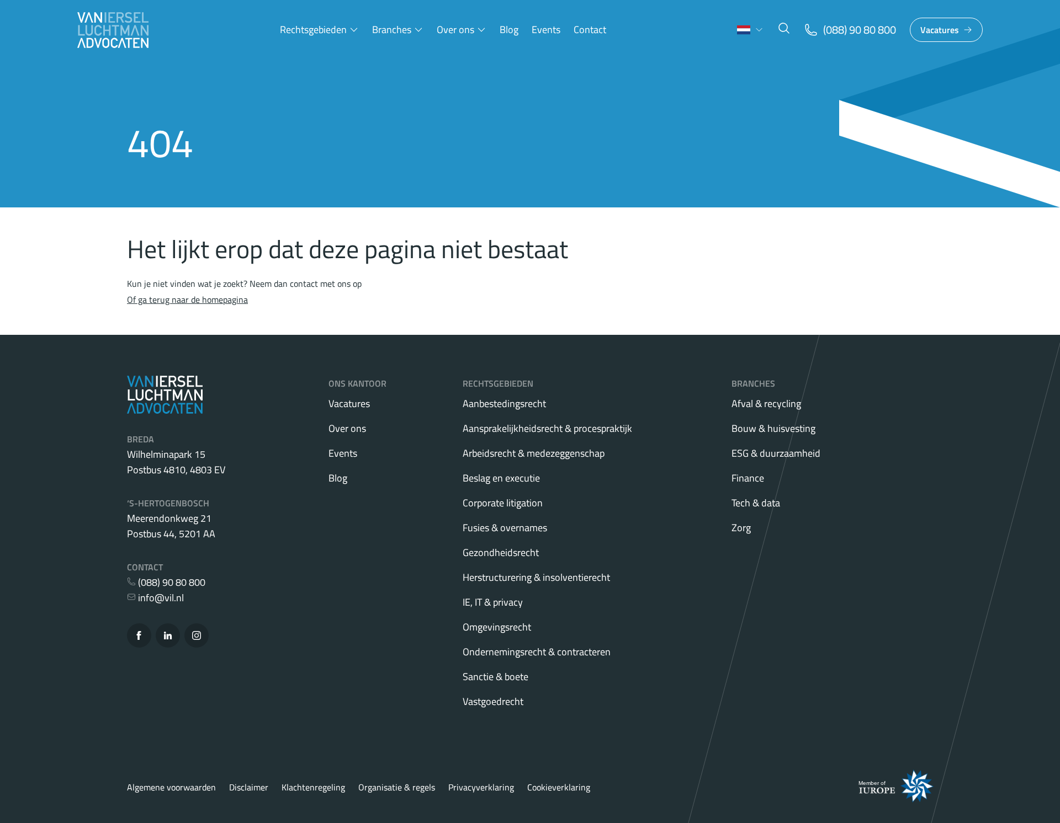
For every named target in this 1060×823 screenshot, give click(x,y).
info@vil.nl (160, 597)
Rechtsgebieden (313, 29)
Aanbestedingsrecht (504, 403)
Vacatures (939, 29)
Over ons (455, 29)
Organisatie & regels (396, 787)
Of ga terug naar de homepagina (187, 299)
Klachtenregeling (313, 787)
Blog (509, 29)
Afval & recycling (766, 403)
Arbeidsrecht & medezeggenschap (534, 453)
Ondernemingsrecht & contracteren (537, 651)
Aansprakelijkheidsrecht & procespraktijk (547, 428)
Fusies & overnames (505, 527)
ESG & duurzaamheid (776, 453)
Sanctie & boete (495, 676)
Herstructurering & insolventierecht (536, 577)
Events (546, 29)
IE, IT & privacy (493, 602)
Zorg (741, 527)
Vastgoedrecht (493, 701)
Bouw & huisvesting (773, 428)
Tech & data (756, 502)
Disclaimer (248, 787)
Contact (590, 29)
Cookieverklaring (558, 787)
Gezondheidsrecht (501, 552)
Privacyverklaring (481, 787)
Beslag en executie (501, 478)
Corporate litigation (503, 502)
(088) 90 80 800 (170, 582)
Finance (748, 478)
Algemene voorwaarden (171, 787)
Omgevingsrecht (497, 626)
